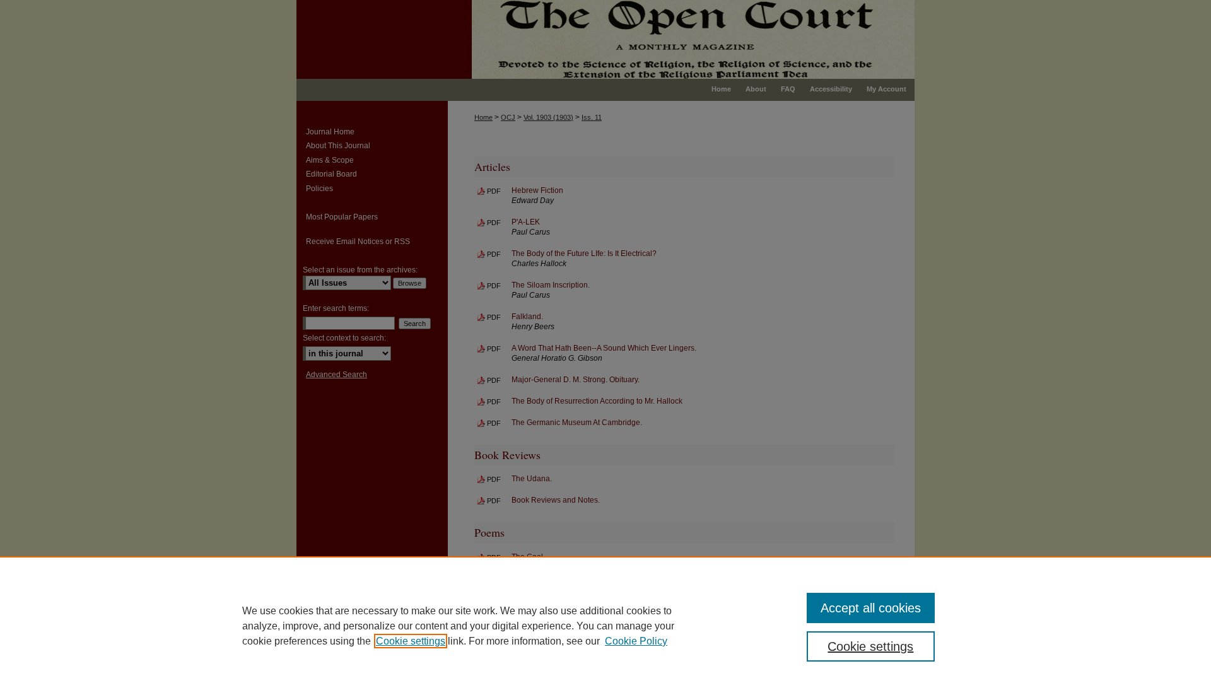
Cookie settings (410, 641)
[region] (605, 625)
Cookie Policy (636, 641)
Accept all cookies (871, 608)
